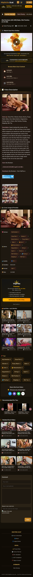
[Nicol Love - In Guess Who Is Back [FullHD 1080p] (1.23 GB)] (8, 460)
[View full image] (16, 219)
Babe (13, 242)
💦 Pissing (24, 253)
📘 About (16, 538)
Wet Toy (22, 256)
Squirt (12, 251)
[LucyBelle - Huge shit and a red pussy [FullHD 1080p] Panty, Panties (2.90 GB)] (24, 314)
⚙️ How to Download (16, 535)
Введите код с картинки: (8, 506)
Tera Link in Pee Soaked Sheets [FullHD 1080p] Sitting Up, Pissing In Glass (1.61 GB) (8, 450)
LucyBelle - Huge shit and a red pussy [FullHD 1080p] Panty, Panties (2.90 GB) (23, 320)
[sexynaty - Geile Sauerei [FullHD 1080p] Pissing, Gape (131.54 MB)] (24, 328)
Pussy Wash (25, 239)
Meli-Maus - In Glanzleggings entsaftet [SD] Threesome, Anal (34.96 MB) (8, 320)
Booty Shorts (14, 239)
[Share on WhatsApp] (18, 393)
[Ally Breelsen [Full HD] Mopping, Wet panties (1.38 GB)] (8, 426)
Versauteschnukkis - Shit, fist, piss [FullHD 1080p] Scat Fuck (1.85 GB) (23, 348)
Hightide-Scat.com (10, 14)
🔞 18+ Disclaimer (16, 554)
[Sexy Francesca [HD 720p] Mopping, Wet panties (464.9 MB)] (24, 426)
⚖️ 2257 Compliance (16, 557)
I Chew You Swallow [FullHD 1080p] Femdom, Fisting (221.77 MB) (8, 348)
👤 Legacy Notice (16, 541)
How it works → (16, 304)
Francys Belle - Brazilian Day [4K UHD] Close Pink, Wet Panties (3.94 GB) (24, 450)
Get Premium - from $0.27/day (16, 299)
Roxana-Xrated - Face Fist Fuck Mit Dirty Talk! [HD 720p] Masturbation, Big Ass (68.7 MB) (8, 334)
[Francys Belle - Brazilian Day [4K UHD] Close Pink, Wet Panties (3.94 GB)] (24, 443)
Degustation (14, 248)
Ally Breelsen (14, 232)
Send (27, 519)
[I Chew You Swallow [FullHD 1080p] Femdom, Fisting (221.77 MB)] (8, 342)
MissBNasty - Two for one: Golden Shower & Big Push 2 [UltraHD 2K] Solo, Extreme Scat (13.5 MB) (24, 413)
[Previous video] (2, 409)
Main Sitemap (16, 568)
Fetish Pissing (21, 14)
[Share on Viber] (14, 393)
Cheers (20, 251)
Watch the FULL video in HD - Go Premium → (16, 55)
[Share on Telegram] (10, 393)
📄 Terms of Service (16, 551)
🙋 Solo (21, 242)
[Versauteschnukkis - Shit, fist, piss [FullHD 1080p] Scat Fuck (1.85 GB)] (24, 342)
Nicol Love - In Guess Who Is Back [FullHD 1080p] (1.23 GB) (8, 467)
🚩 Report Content (16, 560)
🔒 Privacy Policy (16, 549)
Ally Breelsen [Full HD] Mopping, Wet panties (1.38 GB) (8, 433)
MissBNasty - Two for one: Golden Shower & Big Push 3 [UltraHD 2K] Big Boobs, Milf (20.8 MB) (10, 413)
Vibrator (23, 236)
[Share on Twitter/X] (23, 393)
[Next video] (30, 409)
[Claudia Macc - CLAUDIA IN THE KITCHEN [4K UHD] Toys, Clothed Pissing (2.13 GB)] (24, 460)
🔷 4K (12, 261)
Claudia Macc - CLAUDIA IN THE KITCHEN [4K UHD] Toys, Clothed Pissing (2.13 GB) (24, 467)
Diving (23, 248)
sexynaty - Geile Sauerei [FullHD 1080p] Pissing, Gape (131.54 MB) (24, 334)
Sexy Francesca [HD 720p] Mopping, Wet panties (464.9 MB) (24, 433)
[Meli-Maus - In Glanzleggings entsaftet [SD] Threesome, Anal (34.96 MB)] (8, 314)
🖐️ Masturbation (15, 245)
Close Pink (13, 236)
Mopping (13, 256)
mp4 (12, 268)
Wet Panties (14, 253)
